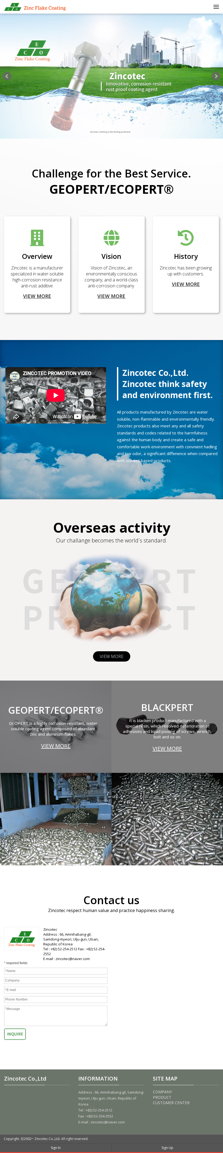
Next (216, 76)
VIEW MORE (37, 296)
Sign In (56, 1147)
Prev (7, 76)
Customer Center (171, 1102)
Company (162, 1091)
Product (162, 1097)
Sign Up (167, 1147)
